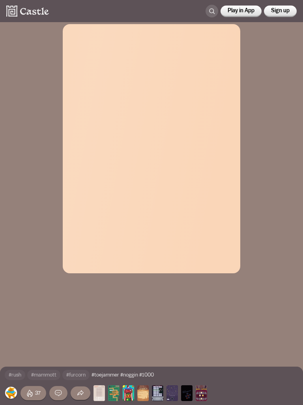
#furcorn (76, 374)
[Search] (212, 11)
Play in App (241, 10)
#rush (15, 374)
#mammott (43, 374)
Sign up (280, 10)
